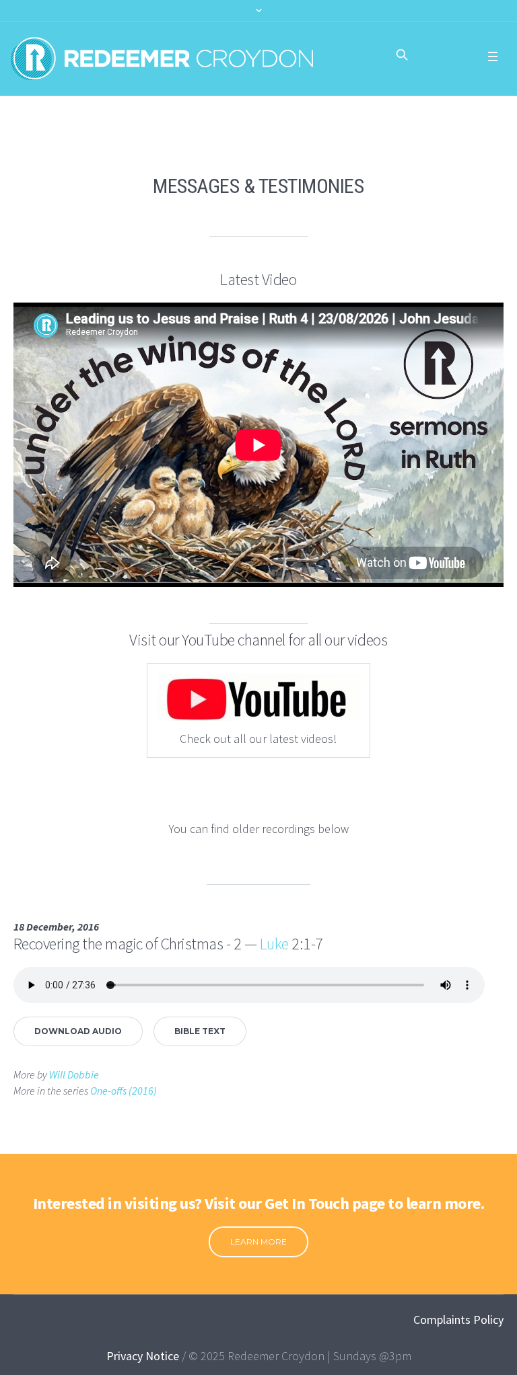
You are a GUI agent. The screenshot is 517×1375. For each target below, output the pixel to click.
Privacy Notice (142, 1356)
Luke (274, 943)
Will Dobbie (74, 1074)
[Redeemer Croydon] (162, 58)
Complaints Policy (458, 1319)
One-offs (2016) (123, 1090)
